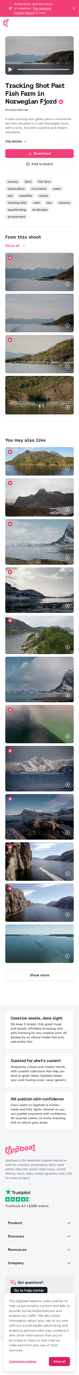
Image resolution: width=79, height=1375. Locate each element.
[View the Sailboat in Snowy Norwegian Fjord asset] (39, 542)
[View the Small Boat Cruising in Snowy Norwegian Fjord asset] (39, 679)
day (49, 203)
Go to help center (29, 1290)
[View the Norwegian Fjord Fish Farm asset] (39, 313)
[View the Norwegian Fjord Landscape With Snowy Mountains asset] (39, 769)
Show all (12, 245)
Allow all (59, 1361)
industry (64, 203)
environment (16, 217)
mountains (38, 189)
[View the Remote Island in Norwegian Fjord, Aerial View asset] (39, 634)
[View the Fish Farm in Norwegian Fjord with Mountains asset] (39, 272)
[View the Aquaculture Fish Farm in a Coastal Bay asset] (39, 943)
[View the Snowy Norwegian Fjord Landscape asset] (39, 817)
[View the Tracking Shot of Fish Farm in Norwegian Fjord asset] (39, 354)
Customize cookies (22, 1361)
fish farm (44, 182)
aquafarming (17, 210)
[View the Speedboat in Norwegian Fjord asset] (39, 861)
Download (42, 153)
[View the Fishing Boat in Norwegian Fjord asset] (39, 590)
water (57, 189)
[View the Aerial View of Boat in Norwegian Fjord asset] (39, 902)
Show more (39, 975)
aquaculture (16, 189)
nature (43, 196)
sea (10, 196)
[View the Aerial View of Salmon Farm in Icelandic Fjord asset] (39, 724)
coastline (25, 196)
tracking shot (17, 203)
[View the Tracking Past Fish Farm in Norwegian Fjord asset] (39, 461)
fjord (28, 182)
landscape (39, 210)
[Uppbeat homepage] (6, 22)
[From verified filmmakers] (50, 284)
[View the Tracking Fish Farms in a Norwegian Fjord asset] (39, 395)
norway (13, 182)
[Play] (10, 69)
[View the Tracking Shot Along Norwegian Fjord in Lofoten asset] (39, 497)
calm (36, 203)
